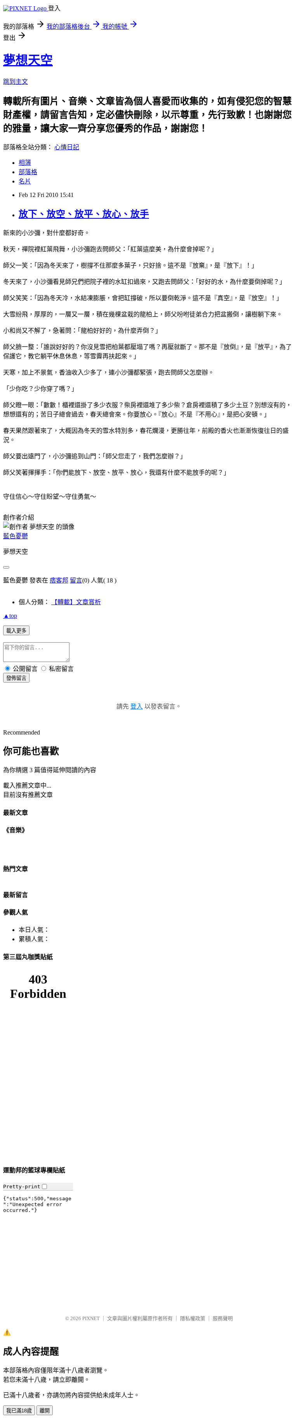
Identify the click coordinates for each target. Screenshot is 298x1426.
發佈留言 (16, 678)
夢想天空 (28, 60)
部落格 (28, 172)
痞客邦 (59, 580)
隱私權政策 (192, 1318)
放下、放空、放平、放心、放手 (84, 214)
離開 (45, 1411)
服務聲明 (223, 1318)
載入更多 (16, 631)
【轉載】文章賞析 (76, 602)
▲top (10, 615)
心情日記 (66, 147)
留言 (76, 580)
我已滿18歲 (19, 1411)
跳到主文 (15, 81)
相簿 (25, 162)
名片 (25, 181)
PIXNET (91, 1318)
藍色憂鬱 (15, 536)
